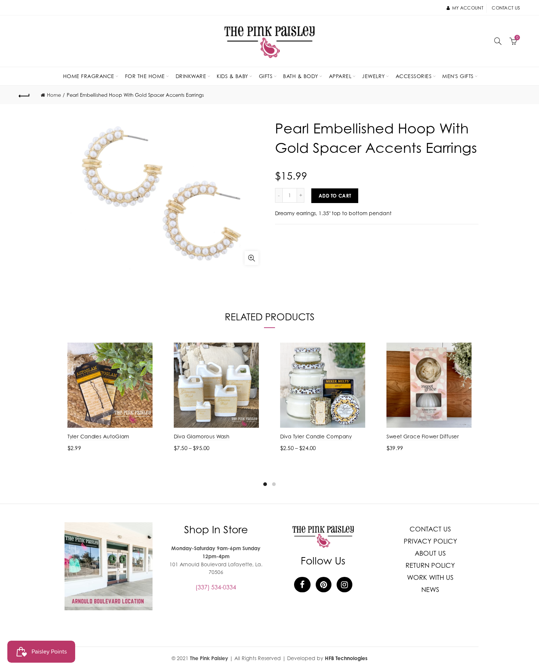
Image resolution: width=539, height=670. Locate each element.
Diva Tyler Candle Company (316, 436)
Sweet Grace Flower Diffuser (422, 436)
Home (54, 95)
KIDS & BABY (232, 76)
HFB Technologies (346, 658)
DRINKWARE (191, 76)
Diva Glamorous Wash (202, 436)
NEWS (430, 589)
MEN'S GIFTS (458, 76)
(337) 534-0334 (215, 587)
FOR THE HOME (145, 76)
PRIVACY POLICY (430, 541)
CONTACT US (430, 529)
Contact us (506, 8)
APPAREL (340, 76)
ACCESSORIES (414, 76)
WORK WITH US (430, 577)
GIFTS (266, 76)
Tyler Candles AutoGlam (98, 436)
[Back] (24, 95)
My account (467, 8)
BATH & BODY (300, 76)
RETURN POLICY (430, 565)
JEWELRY (373, 76)
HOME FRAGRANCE (88, 76)
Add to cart (335, 196)
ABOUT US (430, 553)
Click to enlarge (251, 258)
